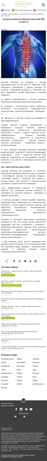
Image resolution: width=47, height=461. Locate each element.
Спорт (35, 369)
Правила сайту (24, 455)
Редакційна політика (15, 456)
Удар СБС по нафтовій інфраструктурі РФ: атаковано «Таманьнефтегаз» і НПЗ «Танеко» (19, 332)
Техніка (19, 359)
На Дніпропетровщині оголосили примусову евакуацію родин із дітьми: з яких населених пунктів (23, 347)
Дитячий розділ (38, 384)
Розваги (35, 366)
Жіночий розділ (6, 373)
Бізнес (3, 369)
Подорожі (4, 384)
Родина (35, 380)
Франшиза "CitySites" (8, 405)
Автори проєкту (24, 413)
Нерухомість (21, 362)
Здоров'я (36, 359)
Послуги (19, 380)
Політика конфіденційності (10, 455)
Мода (34, 377)
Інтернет (20, 373)
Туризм (3, 362)
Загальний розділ (7, 359)
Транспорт (36, 362)
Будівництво (5, 366)
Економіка (4, 377)
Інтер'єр (19, 377)
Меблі (19, 369)
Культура (36, 373)
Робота (19, 384)
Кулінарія (4, 380)
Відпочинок (21, 366)
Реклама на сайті (6, 403)
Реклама (4, 387)
